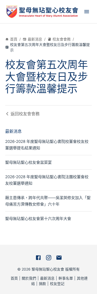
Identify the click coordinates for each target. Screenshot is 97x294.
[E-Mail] (59, 257)
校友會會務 (62, 39)
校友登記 (57, 283)
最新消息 (35, 39)
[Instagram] (48, 257)
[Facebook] (38, 257)
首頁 (13, 39)
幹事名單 (65, 278)
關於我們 (29, 278)
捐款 (42, 283)
